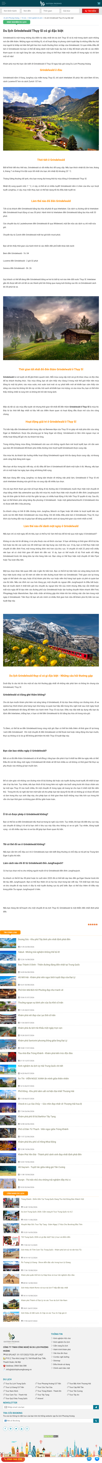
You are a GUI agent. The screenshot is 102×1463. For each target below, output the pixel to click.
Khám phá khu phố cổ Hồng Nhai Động (37, 1141)
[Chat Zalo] (89, 1459)
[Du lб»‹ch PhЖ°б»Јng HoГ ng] (11, 1338)
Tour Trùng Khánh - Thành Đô (49, 1391)
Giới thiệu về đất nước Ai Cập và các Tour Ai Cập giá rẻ (44, 1313)
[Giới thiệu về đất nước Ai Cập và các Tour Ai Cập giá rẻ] (12, 1317)
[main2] (98, 3)
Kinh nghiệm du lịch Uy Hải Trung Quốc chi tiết (40, 1066)
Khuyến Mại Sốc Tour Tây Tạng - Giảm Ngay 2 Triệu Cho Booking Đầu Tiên (51, 1224)
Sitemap (56, 1361)
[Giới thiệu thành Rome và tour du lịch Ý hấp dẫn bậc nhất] (12, 1291)
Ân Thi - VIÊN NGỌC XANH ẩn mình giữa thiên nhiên (43, 1078)
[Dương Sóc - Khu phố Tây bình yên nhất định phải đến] (9, 943)
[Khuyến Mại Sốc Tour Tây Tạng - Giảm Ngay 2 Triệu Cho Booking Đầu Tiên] (12, 1228)
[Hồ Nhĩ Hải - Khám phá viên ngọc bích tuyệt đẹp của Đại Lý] (9, 981)
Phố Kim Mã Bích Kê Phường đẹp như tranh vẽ (40, 990)
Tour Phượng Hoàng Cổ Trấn (49, 1383)
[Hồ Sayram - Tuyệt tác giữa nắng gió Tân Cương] (9, 1171)
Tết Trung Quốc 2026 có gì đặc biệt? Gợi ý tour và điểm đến (45, 1237)
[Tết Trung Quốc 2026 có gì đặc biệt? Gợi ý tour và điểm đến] (12, 1241)
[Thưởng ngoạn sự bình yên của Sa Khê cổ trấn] (9, 1006)
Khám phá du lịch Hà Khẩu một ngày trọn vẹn (40, 1028)
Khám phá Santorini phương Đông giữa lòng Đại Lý (42, 1040)
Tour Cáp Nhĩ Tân (76, 1387)
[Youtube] (22, 1429)
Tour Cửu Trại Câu (44, 1387)
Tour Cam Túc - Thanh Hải (16, 1395)
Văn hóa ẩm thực (60, 1353)
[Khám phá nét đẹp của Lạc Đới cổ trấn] (9, 1019)
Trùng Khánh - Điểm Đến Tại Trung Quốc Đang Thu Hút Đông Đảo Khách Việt (52, 1199)
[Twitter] (16, 1429)
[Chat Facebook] (97, 1459)
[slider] (93, 924)
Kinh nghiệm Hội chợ (62, 1338)
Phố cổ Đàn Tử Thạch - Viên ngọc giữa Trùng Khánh (43, 1129)
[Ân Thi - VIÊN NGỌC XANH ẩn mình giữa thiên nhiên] (9, 1082)
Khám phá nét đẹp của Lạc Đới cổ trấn (36, 1015)
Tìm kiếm (91, 11)
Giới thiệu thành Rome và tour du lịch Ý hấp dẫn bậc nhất (44, 1288)
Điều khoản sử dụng (61, 1364)
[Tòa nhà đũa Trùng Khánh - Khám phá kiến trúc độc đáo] (9, 1057)
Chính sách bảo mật (61, 1368)
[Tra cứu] (96, 1421)
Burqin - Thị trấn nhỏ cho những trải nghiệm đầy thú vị (44, 1179)
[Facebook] (5, 1429)
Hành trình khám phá (62, 1349)
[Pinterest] (11, 1429)
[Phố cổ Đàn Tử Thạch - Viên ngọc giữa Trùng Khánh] (9, 1133)
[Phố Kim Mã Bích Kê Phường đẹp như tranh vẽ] (9, 994)
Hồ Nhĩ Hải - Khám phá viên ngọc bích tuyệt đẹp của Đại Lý (46, 977)
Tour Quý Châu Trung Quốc (16, 1398)
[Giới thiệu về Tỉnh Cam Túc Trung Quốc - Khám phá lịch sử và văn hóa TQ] (12, 1253)
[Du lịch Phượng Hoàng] (51, 3)
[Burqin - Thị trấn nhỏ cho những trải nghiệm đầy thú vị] (9, 1183)
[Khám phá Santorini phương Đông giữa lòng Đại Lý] (9, 1044)
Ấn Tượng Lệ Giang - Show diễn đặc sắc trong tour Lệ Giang (46, 1262)
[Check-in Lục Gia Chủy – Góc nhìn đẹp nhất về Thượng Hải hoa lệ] (9, 1108)
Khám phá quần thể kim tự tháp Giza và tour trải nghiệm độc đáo (48, 1275)
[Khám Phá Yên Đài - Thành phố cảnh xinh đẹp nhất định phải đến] (9, 1158)
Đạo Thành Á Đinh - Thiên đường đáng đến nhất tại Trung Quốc (49, 964)
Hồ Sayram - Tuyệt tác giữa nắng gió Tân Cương (41, 1167)
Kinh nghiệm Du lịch (16, 22)
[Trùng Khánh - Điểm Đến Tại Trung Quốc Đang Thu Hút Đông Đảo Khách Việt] (12, 1203)
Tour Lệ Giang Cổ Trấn (14, 1387)
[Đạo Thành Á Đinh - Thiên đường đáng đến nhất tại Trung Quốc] (9, 968)
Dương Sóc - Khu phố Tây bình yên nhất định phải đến (44, 939)
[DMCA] (51, 1436)
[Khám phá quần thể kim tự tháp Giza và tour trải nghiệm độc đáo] (12, 1279)
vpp (54, 1416)
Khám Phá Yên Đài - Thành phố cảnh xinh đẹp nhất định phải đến (50, 1154)
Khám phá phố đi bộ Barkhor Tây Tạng (37, 1116)
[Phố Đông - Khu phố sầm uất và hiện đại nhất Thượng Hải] (9, 1095)
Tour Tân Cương (75, 1391)
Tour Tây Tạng (43, 1395)
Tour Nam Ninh (11, 1391)
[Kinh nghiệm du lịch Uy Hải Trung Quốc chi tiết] (9, 1070)
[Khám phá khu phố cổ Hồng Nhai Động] (9, 1146)
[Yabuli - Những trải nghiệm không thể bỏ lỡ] (9, 956)
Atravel (40, 1398)
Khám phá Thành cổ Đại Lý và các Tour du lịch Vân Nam (44, 1300)
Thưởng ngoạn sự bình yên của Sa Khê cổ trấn (40, 1002)
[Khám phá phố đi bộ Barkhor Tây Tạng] (9, 1120)
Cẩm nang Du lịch (60, 1346)
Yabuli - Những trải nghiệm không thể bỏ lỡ (39, 952)
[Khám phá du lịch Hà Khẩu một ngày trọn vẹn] (9, 1032)
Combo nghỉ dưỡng (61, 1357)
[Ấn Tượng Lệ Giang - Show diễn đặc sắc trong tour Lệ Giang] (12, 1266)
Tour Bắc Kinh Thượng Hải (80, 1383)
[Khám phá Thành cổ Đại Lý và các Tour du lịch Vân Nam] (12, 1304)
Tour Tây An (74, 1395)
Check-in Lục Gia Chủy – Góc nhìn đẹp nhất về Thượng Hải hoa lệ (50, 1104)
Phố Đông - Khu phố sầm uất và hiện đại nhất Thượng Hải (46, 1091)
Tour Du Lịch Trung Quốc (15, 1383)
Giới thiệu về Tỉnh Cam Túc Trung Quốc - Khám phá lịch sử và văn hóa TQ (51, 1250)
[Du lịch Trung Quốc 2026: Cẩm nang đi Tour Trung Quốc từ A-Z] (12, 1215)
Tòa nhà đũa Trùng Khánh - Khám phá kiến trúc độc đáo (45, 1053)
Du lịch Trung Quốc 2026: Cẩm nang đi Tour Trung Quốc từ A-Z (47, 1212)
